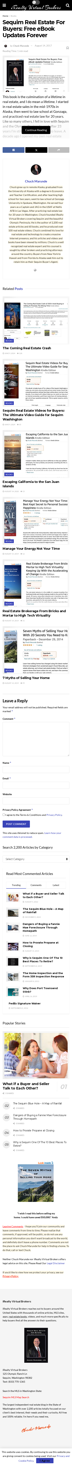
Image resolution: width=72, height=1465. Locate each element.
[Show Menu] (4, 5)
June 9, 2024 (9, 353)
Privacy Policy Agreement (18, 809)
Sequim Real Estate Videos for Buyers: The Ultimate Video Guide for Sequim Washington (34, 415)
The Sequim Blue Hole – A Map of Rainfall (37, 1103)
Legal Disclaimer (56, 1263)
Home (5, 16)
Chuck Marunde (21, 45)
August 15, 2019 (11, 554)
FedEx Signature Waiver (25, 1003)
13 (23, 491)
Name (7, 762)
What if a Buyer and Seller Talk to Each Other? (26, 1086)
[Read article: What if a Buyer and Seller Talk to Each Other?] (36, 1055)
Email (7, 778)
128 (20, 353)
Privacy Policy (54, 814)
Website (7, 794)
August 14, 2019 (11, 621)
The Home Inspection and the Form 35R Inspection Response (43, 975)
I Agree (45, 1460)
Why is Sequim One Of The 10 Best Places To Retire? (43, 959)
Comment (9, 718)
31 (23, 621)
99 (23, 683)
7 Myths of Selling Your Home (26, 678)
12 (23, 554)
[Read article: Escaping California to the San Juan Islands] (36, 454)
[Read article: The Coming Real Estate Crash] (36, 320)
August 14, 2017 (43, 45)
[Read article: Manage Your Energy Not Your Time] (36, 521)
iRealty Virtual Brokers (35, 8)
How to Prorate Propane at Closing (33, 1130)
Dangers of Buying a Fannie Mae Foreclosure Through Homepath (41, 927)
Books (13, 16)
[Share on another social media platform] (58, 150)
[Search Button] (67, 5)
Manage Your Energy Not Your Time (31, 549)
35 (20, 424)
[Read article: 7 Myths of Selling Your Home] (36, 650)
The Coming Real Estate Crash (27, 348)
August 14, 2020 (11, 491)
